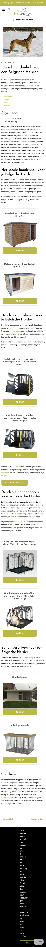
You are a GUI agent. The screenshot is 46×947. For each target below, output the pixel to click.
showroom (5, 472)
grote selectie (18, 522)
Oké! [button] (28, 943)
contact (36, 791)
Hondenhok (8, 96)
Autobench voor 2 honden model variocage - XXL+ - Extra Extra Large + (19, 418)
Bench (6, 102)
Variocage (17, 331)
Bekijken (19, 250)
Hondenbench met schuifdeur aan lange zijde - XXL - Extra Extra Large (19, 596)
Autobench (8, 99)
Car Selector (16, 466)
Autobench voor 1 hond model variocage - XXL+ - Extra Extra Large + (19, 361)
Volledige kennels (20, 725)
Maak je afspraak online (14, 482)
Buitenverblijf (9, 105)
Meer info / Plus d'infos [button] (23, 931)
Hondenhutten (19, 677)
